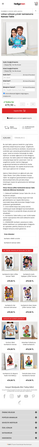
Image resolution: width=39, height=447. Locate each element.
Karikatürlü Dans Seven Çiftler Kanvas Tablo (29, 306)
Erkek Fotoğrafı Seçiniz (10, 68)
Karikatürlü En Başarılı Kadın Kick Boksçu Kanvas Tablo (10, 375)
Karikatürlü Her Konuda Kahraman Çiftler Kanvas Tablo (10, 306)
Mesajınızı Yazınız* (9, 87)
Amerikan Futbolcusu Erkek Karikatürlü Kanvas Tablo (29, 343)
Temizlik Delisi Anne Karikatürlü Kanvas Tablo (29, 375)
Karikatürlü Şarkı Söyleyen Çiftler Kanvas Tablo (29, 275)
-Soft (9, 444)
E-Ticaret (13, 444)
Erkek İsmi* (6, 81)
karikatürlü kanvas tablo (12, 243)
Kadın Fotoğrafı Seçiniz (10, 62)
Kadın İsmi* (6, 75)
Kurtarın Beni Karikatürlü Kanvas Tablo (10, 343)
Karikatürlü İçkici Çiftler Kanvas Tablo (10, 275)
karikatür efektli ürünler (12, 238)
